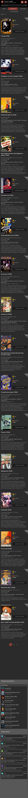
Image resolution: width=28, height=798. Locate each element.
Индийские (6, 361)
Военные (15, 361)
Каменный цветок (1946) (8, 115)
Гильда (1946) (5, 36)
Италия (6, 437)
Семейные (10, 121)
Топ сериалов (23, 8)
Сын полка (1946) (6, 548)
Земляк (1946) (5, 432)
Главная (4, 8)
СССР (6, 118)
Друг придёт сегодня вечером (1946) (12, 622)
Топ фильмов (13, 8)
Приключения (5, 121)
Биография (20, 361)
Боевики (16, 162)
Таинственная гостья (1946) (10, 235)
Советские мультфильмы (9, 594)
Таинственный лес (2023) (9, 740)
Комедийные (4, 282)
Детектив (3, 163)
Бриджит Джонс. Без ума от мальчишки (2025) (14, 762)
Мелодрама (3, 44)
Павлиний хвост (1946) (8, 587)
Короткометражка (20, 594)
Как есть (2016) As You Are (9, 747)
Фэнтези (15, 120)
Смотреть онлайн (19, 31)
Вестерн (22, 477)
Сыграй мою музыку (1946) (9, 392)
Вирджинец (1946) (6, 471)
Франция (7, 627)
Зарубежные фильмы (8, 43)
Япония (6, 82)
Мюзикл (16, 281)
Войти (22, 2)
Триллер (16, 43)
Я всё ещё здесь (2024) (8, 777)
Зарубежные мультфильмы (10, 399)
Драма (20, 43)
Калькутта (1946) (6, 314)
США (6, 41)
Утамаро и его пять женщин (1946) (12, 76)
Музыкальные (4, 400)
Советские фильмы (8, 120)
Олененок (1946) (6, 510)
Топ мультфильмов (14, 11)
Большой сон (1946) (7, 195)
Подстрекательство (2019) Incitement (12, 770)
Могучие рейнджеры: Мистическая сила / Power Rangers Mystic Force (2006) (15, 755)
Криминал (21, 162)
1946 (8, 40)
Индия (6, 360)
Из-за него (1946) (6, 274)
